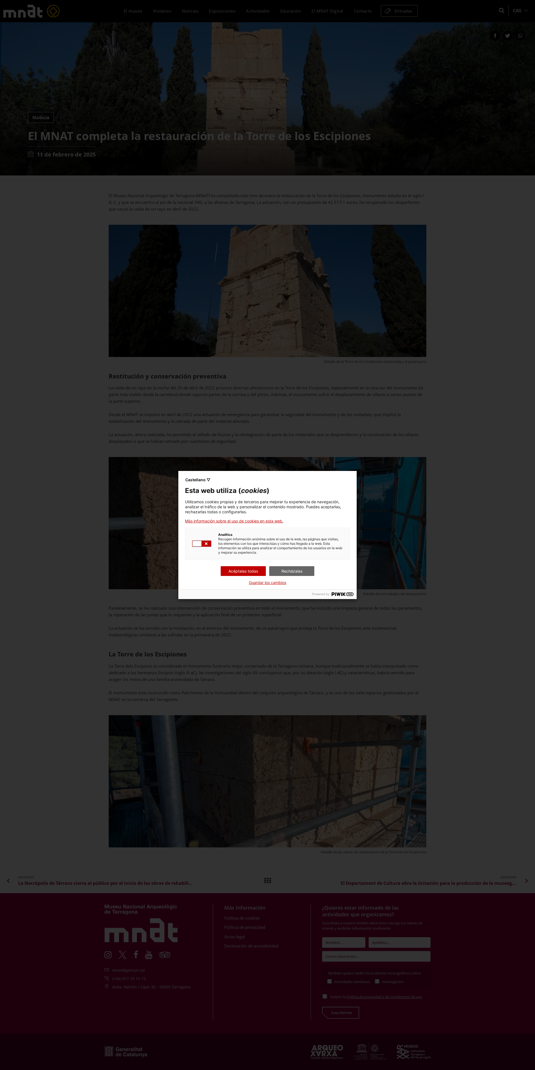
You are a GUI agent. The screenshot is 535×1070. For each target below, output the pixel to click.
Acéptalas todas (243, 571)
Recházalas (291, 571)
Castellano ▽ (197, 479)
